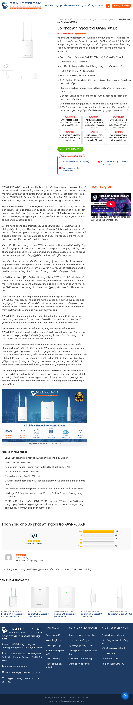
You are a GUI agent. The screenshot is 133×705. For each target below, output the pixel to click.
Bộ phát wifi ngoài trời (106, 19)
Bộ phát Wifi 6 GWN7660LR (120, 614)
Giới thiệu (49, 6)
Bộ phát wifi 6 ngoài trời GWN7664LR (91, 615)
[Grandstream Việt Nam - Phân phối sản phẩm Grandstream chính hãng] (21, 5)
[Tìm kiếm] (108, 6)
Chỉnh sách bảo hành (78, 697)
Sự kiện (59, 6)
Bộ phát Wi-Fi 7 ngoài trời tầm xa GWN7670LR (12, 615)
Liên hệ (101, 6)
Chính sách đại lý (60, 697)
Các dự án (81, 6)
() (87, 33)
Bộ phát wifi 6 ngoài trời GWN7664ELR (38, 615)
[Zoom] (5, 65)
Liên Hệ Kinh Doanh (70, 149)
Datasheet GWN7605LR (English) (75, 162)
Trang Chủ (62, 19)
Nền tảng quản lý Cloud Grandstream (72, 169)
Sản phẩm (68, 6)
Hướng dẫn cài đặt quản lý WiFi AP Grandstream (115, 163)
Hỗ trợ (91, 6)
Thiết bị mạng (88, 19)
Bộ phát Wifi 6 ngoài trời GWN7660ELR (65, 615)
